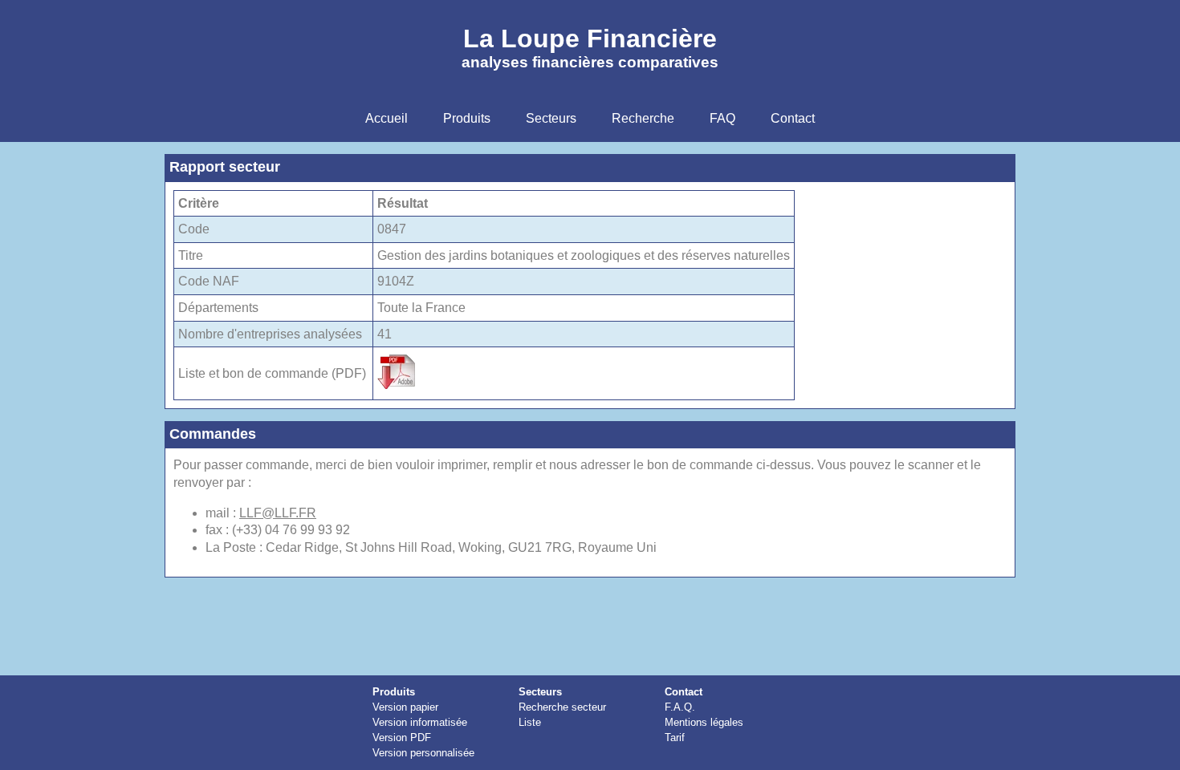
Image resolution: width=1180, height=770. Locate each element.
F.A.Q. (680, 707)
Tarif (675, 738)
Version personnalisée (423, 753)
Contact (683, 692)
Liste (530, 722)
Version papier (405, 707)
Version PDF (401, 738)
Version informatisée (419, 722)
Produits (393, 692)
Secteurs (540, 692)
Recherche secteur (562, 707)
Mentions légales (704, 722)
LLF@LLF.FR (277, 513)
